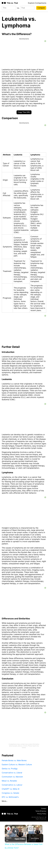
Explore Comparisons (37, 3)
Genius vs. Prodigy (10, 768)
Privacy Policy (41, 814)
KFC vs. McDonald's (10, 797)
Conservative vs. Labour (12, 785)
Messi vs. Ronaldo (9, 781)
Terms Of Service (40, 811)
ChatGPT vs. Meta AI (10, 789)
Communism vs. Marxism (12, 777)
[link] (8, 828)
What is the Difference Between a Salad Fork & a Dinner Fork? (15, 828)
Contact (43, 808)
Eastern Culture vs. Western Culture (17, 764)
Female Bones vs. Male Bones (14, 760)
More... (4, 801)
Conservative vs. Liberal (12, 772)
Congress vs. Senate (10, 793)
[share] (22, 827)
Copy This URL (24, 112)
